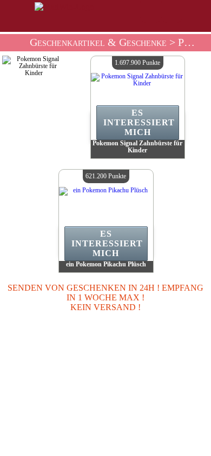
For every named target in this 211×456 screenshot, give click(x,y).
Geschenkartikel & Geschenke (98, 42)
